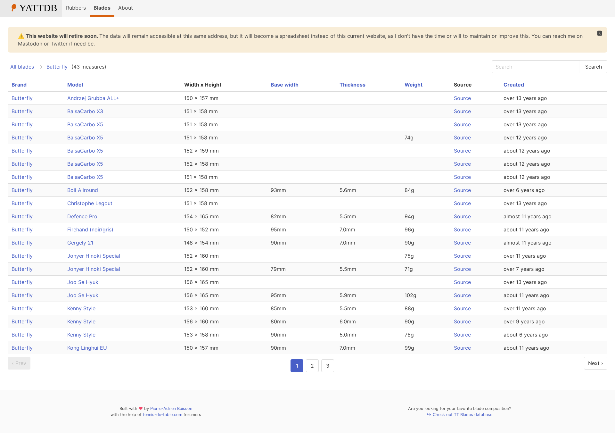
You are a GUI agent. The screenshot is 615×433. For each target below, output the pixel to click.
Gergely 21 (80, 242)
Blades (102, 7)
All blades (22, 66)
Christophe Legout (89, 203)
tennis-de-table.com (162, 414)
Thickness (352, 84)
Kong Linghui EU (87, 348)
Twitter (59, 43)
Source (462, 98)
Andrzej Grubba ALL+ (93, 98)
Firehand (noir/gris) (90, 229)
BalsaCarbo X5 (85, 124)
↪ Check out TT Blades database (459, 414)
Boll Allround (82, 190)
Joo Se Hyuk (82, 282)
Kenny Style (81, 308)
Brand (19, 84)
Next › (595, 363)
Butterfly (57, 66)
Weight (413, 84)
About (125, 7)
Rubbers (76, 7)
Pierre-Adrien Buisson (171, 408)
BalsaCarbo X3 (85, 111)
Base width (285, 84)
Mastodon (30, 43)
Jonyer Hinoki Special (93, 256)
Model (75, 84)
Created (514, 84)
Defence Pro (82, 216)
